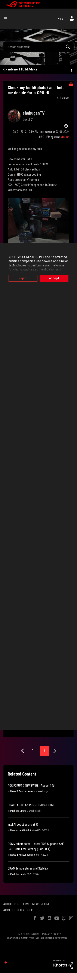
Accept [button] (54, 278)
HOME (26, 904)
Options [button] (71, 69)
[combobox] (38, 47)
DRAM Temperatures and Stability (28, 868)
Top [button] (6, 962)
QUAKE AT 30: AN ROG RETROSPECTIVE (31, 805)
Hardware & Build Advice (21, 69)
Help (60, 18)
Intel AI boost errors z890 (23, 824)
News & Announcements (23, 791)
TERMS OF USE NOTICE (27, 934)
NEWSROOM (40, 904)
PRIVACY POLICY (51, 934)
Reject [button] (23, 278)
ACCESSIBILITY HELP (18, 910)
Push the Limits (18, 810)
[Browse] (7, 18)
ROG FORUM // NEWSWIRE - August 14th (31, 785)
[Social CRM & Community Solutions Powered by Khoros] (63, 964)
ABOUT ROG (11, 904)
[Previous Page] (23, 751)
